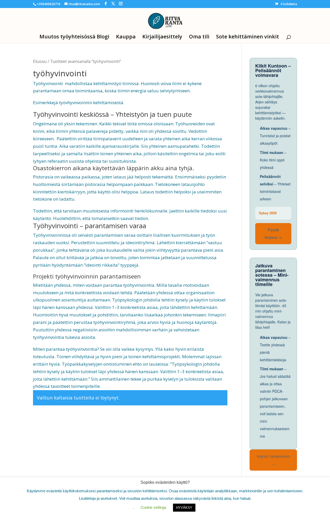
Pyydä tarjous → (273, 233)
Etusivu (40, 61)
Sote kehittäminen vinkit (247, 37)
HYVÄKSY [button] (184, 508)
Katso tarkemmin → (273, 460)
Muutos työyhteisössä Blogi (74, 37)
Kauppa (126, 37)
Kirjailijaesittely (162, 37)
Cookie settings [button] (154, 507)
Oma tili (199, 37)
